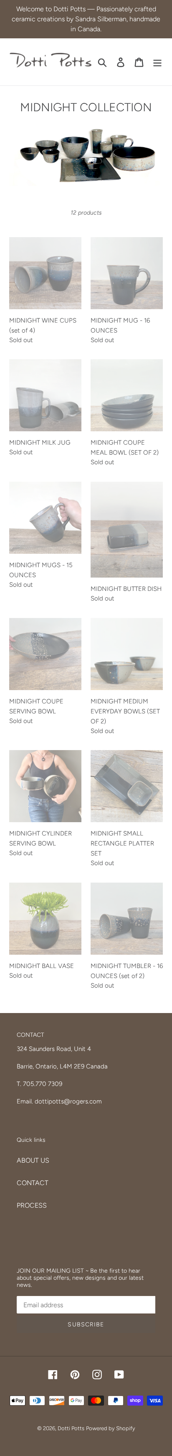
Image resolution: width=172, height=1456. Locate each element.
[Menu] (157, 62)
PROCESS (32, 1205)
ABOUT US (33, 1160)
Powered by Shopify (110, 1428)
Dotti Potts (71, 1428)
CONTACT (32, 1183)
